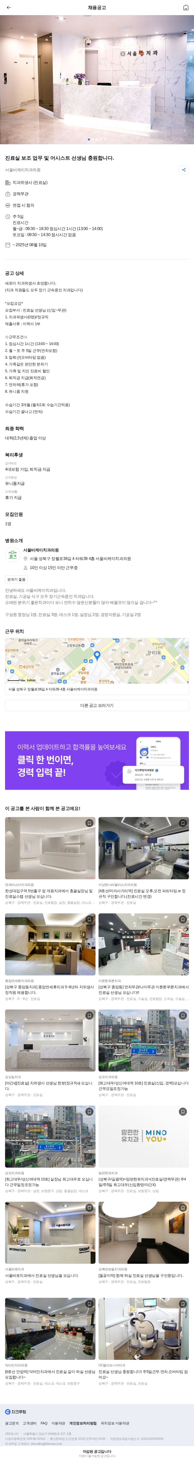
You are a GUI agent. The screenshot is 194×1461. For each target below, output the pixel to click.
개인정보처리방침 (83, 1423)
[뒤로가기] (9, 7)
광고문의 (12, 1423)
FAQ (44, 1423)
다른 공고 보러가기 (97, 705)
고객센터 (29, 1423)
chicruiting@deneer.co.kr (46, 1444)
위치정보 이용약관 (115, 1423)
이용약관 (58, 1423)
